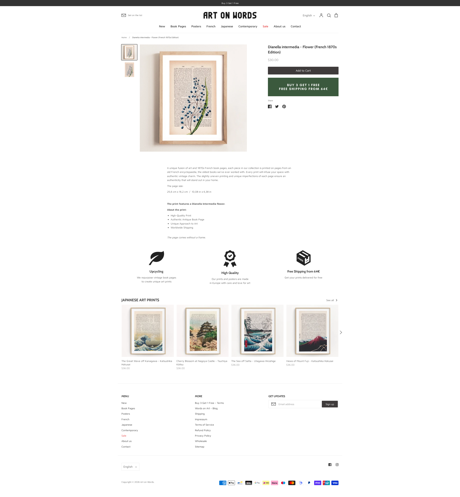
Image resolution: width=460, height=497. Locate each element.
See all (330, 300)
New (162, 26)
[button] (119, 332)
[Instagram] (337, 464)
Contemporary (247, 26)
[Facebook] (330, 464)
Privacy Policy (203, 435)
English (307, 15)
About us (279, 26)
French (210, 26)
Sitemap (199, 446)
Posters (196, 26)
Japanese (227, 26)
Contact (296, 26)
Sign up (330, 404)
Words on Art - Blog (206, 408)
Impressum (201, 419)
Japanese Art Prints (140, 300)
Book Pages (178, 26)
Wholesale (201, 440)
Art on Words (147, 482)
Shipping (200, 413)
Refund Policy (203, 430)
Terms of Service (204, 424)
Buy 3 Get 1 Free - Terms (209, 402)
